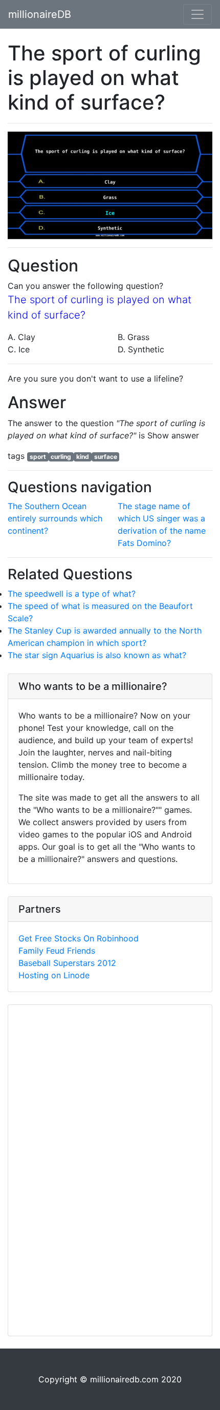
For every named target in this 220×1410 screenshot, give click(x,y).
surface (105, 456)
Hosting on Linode (54, 975)
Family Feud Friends (56, 950)
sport (38, 456)
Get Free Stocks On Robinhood (78, 938)
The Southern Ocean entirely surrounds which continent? (55, 518)
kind (82, 456)
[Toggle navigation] (197, 14)
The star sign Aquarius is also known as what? (97, 655)
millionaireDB (39, 14)
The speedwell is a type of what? (72, 593)
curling (61, 456)
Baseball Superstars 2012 (67, 963)
